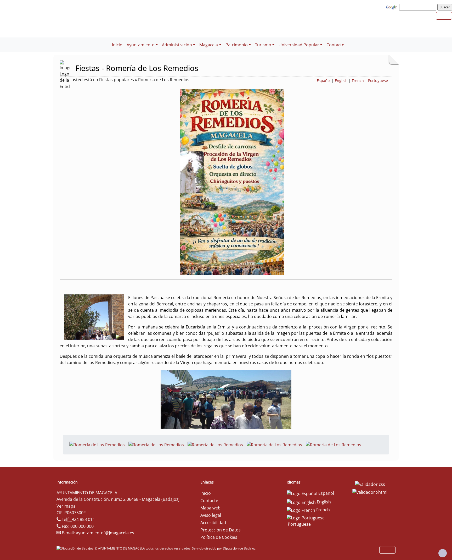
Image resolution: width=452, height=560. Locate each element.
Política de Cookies (218, 537)
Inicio (117, 45)
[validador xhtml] (369, 492)
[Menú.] (108, 42)
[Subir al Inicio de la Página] (442, 553)
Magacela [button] (208, 45)
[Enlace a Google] (392, 7)
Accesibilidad (213, 522)
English (341, 80)
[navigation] (418, 7)
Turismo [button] (263, 45)
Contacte (335, 45)
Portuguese (378, 80)
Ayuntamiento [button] (141, 45)
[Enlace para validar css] (370, 484)
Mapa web (210, 508)
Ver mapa (66, 506)
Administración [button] (177, 45)
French (358, 80)
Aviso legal (210, 515)
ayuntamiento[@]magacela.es (105, 533)
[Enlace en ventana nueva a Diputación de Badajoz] (75, 548)
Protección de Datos (220, 530)
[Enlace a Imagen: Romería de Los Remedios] (97, 444)
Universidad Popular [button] (299, 45)
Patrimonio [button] (236, 45)
